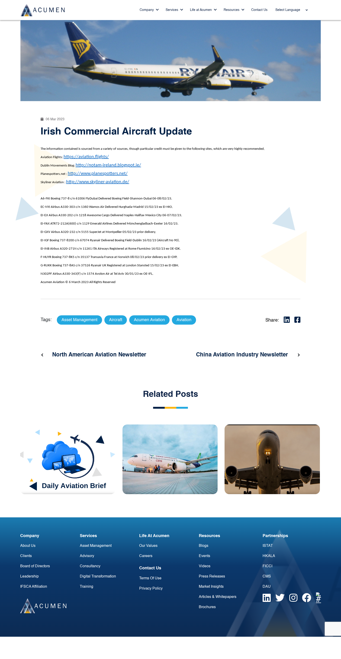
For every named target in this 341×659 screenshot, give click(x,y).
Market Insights (211, 587)
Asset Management (96, 546)
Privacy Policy (151, 588)
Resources (232, 10)
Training (86, 587)
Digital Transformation (98, 576)
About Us (27, 546)
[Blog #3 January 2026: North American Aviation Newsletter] (272, 459)
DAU (267, 587)
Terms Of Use (150, 578)
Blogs (203, 546)
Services (172, 10)
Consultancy (90, 566)
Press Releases (212, 576)
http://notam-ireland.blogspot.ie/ (108, 165)
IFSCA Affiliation (33, 587)
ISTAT (268, 546)
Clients (26, 556)
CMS (267, 576)
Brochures (207, 607)
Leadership (29, 576)
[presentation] (42, 355)
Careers (145, 556)
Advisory (87, 556)
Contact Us (259, 10)
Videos (204, 566)
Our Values (148, 546)
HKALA (269, 556)
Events (204, 556)
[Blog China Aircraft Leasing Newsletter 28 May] (170, 459)
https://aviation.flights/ (86, 157)
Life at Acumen (201, 10)
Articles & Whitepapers (217, 597)
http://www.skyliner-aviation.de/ (97, 182)
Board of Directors (35, 566)
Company (147, 10)
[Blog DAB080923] (68, 459)
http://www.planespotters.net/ (98, 173)
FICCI (267, 566)
